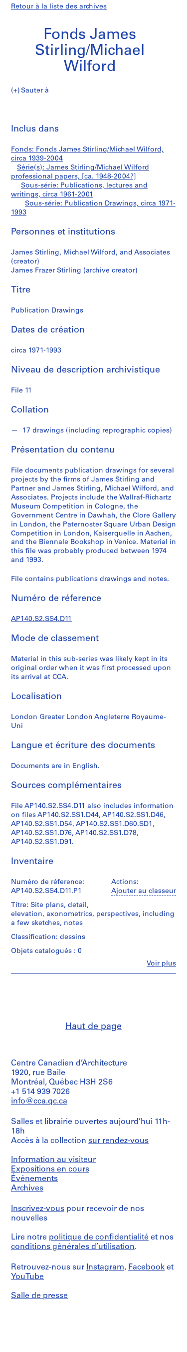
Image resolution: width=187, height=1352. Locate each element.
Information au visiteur (53, 1160)
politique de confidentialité (99, 1238)
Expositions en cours (50, 1170)
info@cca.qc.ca (39, 1102)
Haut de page (93, 1027)
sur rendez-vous (118, 1141)
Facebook (146, 1268)
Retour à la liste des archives (59, 6)
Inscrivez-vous (37, 1209)
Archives (27, 1188)
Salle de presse (39, 1296)
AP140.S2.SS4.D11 (41, 619)
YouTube (27, 1277)
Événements (34, 1179)
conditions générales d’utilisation (73, 1247)
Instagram (105, 1268)
